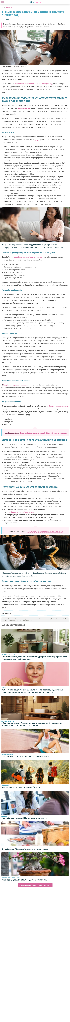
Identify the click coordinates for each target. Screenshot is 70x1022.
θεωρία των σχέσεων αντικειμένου (17, 385)
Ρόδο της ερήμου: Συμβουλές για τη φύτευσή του (24, 880)
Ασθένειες (4, 816)
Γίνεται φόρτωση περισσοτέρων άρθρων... (35, 885)
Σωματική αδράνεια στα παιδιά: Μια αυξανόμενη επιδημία (43, 433)
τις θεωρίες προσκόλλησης (57, 406)
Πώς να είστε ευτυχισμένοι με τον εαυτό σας (45, 531)
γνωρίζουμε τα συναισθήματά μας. (20, 512)
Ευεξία (3, 7)
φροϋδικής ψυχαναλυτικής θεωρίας (28, 257)
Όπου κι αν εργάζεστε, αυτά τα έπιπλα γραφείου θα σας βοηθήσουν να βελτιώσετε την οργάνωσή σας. (34, 658)
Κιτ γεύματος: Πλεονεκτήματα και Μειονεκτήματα (24, 849)
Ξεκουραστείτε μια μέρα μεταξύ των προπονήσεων (25, 756)
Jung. (36, 140)
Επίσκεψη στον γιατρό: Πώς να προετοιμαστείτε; (24, 818)
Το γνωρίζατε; (6, 847)
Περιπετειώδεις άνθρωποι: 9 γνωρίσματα (20, 787)
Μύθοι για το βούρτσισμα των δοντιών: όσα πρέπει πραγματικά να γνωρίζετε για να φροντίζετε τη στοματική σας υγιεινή (32, 691)
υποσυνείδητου (24, 108)
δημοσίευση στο (33, 84)
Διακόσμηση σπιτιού (8, 654)
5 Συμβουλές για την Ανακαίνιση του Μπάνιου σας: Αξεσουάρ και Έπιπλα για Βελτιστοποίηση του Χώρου (31, 724)
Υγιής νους (10, 7)
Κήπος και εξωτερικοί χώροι (10, 878)
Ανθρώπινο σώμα (7, 754)
